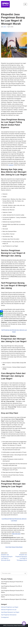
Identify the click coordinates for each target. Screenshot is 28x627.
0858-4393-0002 (16, 533)
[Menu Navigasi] (25, 4)
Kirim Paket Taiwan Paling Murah (14, 547)
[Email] (1, 316)
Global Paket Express (19, 625)
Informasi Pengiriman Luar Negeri (9, 607)
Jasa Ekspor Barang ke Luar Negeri (10, 612)
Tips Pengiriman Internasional (8, 614)
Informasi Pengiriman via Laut (8, 609)
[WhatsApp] (1, 313)
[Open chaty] (24, 623)
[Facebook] (1, 311)
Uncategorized (5, 617)
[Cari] (25, 573)
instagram (11, 165)
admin (4, 26)
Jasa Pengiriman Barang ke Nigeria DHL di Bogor (13, 599)
